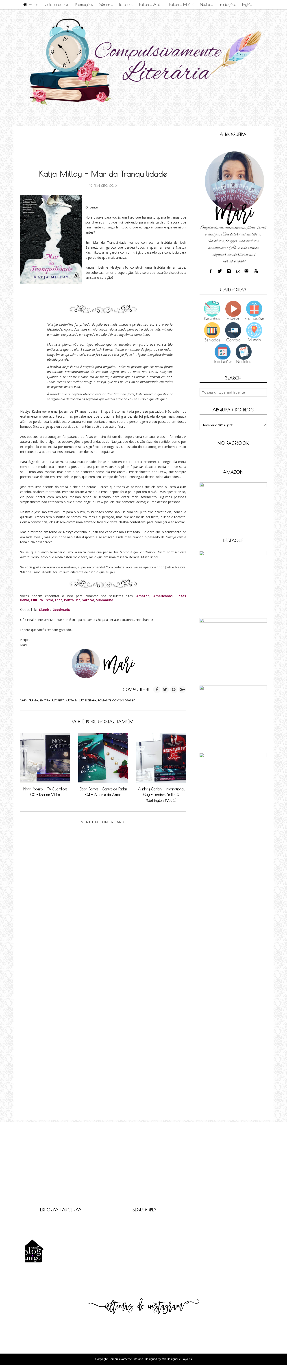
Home (32, 4)
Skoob (44, 609)
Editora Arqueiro (52, 700)
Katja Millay (75, 700)
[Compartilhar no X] (165, 689)
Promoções (84, 4)
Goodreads (61, 609)
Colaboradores (56, 4)
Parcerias (126, 4)
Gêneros (106, 4)
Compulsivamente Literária (126, 1359)
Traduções (227, 4)
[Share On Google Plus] (182, 689)
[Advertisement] (101, 142)
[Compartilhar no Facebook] (156, 689)
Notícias (206, 4)
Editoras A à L (151, 4)
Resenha (90, 700)
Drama (33, 700)
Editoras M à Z (181, 4)
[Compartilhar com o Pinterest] (173, 689)
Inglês (247, 4)
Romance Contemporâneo (116, 700)
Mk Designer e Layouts (177, 1359)
